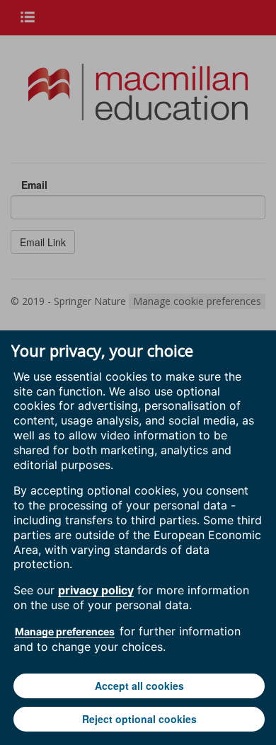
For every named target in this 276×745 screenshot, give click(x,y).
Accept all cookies (139, 685)
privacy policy (96, 590)
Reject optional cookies (139, 719)
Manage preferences (65, 631)
